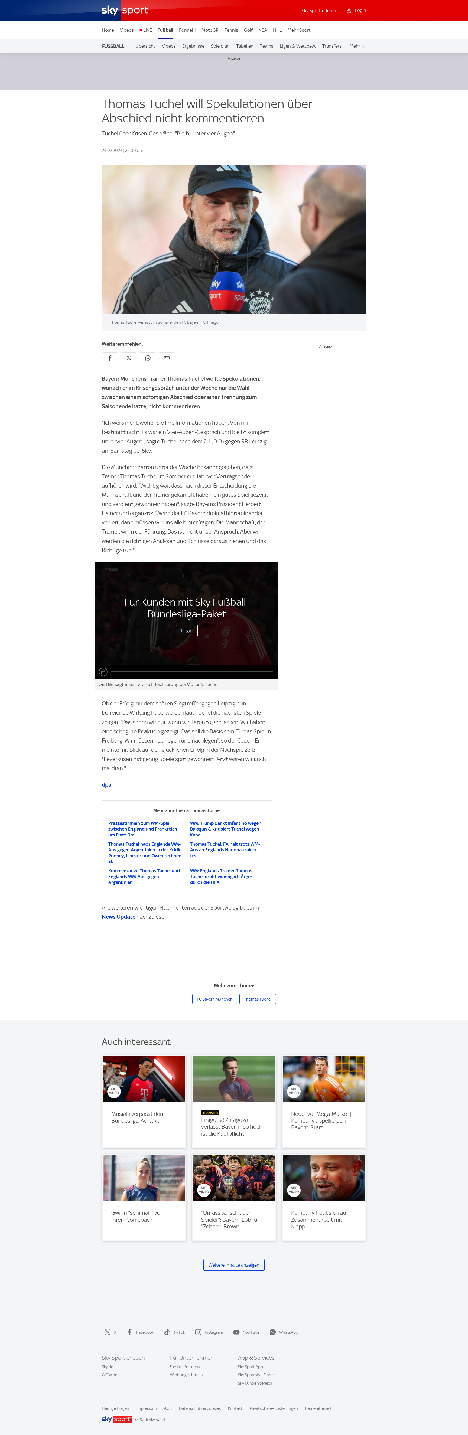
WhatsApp (288, 1332)
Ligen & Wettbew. (298, 46)
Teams (266, 46)
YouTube (251, 1332)
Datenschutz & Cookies (200, 1408)
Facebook (145, 1332)
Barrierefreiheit (318, 1408)
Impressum (146, 1408)
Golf (248, 30)
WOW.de (109, 1374)
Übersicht (145, 46)
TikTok (179, 1332)
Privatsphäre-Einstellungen (274, 1408)
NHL (277, 30)
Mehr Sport (299, 30)
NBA (262, 30)
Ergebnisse (193, 46)
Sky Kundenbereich (255, 1383)
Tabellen (244, 46)
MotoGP (210, 30)
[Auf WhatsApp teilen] (148, 357)
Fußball (165, 30)
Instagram (214, 1332)
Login (187, 630)
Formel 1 (187, 30)
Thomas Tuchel (257, 999)
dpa (106, 784)
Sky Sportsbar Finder (256, 1374)
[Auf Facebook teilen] (110, 357)
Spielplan (220, 46)
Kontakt (235, 1408)
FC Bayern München (215, 999)
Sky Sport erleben (319, 10)
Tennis (231, 30)
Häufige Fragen (115, 1408)
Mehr (355, 46)
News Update (118, 916)
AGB (168, 1408)
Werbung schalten (186, 1374)
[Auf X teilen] (129, 357)
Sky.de (107, 1366)
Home (108, 30)
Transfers (332, 46)
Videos (127, 30)
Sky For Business (185, 1366)
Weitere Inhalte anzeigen (234, 1265)
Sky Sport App (250, 1366)
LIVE (147, 30)
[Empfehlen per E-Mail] (167, 357)
